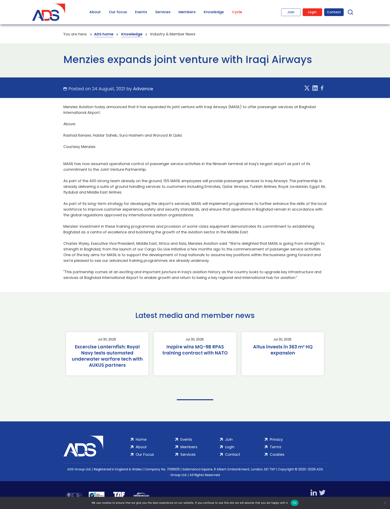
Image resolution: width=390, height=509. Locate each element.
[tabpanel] (107, 353)
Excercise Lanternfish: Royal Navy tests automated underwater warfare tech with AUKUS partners (107, 356)
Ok (294, 502)
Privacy (276, 439)
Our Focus (145, 454)
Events (141, 11)
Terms (275, 446)
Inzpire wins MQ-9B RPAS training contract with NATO (195, 350)
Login (312, 12)
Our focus (118, 11)
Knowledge (214, 11)
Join (290, 12)
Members (187, 11)
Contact (334, 12)
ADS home (103, 34)
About (95, 11)
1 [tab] (195, 399)
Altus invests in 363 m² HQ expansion (283, 350)
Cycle (237, 11)
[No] (385, 503)
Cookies (277, 454)
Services (162, 11)
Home (141, 439)
